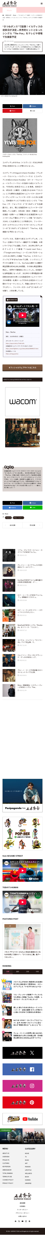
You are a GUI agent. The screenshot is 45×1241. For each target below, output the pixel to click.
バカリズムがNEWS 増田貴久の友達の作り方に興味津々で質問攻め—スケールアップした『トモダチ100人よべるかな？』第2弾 (28, 984)
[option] (11, 1136)
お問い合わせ (22, 1216)
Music (9, 10)
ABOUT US (6, 1153)
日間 (7, 971)
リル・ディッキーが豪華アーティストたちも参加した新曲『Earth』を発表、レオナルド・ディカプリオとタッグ (28, 996)
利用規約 (22, 1206)
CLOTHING (6, 1163)
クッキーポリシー (22, 1210)
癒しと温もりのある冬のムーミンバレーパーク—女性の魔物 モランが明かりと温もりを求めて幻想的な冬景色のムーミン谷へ (28, 1009)
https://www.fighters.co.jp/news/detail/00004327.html (22, 348)
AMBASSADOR (7, 1170)
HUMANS (27, 1180)
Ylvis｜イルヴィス (19, 518)
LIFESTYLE (28, 1170)
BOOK (27, 1177)
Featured (8, 518)
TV (26, 1157)
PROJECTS (6, 1160)
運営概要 (22, 1203)
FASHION (27, 1167)
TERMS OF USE (7, 1176)
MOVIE (27, 1153)
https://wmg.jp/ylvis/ (12, 354)
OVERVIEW (6, 1157)
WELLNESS (28, 1173)
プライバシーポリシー (22, 1213)
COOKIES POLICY (8, 1180)
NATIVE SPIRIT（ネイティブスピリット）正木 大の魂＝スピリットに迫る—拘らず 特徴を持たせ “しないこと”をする (28, 1022)
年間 (37, 971)
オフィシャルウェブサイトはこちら (22, 367)
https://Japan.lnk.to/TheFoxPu (15, 343)
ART (26, 1163)
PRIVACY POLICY (8, 1183)
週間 (17, 971)
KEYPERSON (6, 1166)
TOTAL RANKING (8, 1173)
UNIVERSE (28, 1183)
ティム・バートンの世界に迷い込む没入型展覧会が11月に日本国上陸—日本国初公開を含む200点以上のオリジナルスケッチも (28, 1035)
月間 (27, 971)
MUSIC (27, 1160)
